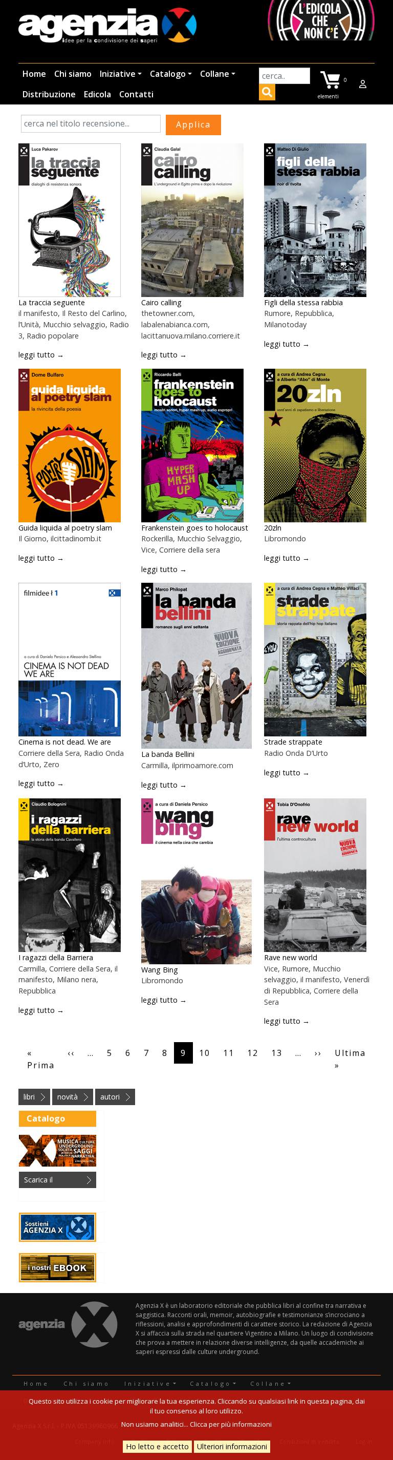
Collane (214, 73)
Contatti (136, 94)
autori (110, 1097)
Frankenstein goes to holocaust (194, 528)
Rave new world (290, 957)
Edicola (97, 94)
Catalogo (168, 73)
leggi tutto (41, 354)
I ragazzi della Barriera (55, 957)
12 (252, 1053)
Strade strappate (293, 742)
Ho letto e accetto (157, 1446)
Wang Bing (159, 970)
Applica (267, 93)
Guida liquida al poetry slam (65, 528)
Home (34, 73)
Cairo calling (161, 302)
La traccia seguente (51, 302)
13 (276, 1053)
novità (67, 1097)
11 (228, 1053)
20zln (272, 528)
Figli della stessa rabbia (303, 302)
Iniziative (118, 73)
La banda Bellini (167, 754)
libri (29, 1097)
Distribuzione (49, 94)
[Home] (107, 26)
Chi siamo (73, 73)
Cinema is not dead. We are (64, 742)
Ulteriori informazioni (232, 1446)
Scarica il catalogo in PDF (50, 1181)
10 (204, 1053)
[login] (363, 84)
